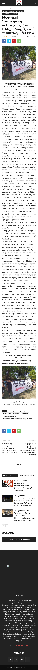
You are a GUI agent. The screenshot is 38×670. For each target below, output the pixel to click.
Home (4, 8)
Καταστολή (16, 413)
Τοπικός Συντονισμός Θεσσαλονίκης (14, 418)
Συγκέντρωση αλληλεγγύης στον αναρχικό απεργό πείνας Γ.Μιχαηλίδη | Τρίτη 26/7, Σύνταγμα (9, 448)
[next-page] (6, 525)
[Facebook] (4, 41)
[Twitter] (9, 41)
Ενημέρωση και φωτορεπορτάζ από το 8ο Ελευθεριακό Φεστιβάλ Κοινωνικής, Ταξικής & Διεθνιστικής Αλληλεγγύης (25, 501)
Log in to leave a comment (19, 539)
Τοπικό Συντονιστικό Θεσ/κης (10, 13)
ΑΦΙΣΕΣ (5, 486)
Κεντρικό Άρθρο (19, 11)
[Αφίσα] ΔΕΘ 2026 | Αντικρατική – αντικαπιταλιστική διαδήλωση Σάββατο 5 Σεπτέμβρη (23, 486)
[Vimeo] (22, 659)
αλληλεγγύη (12, 411)
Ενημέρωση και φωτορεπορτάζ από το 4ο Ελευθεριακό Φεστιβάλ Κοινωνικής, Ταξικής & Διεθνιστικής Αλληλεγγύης (27, 449)
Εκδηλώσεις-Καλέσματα (15, 8)
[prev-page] (3, 525)
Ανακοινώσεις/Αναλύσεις (7, 515)
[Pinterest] (14, 41)
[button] (3, 3)
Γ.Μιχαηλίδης (21, 411)
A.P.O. (5, 36)
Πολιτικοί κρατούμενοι (9, 416)
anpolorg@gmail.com (23, 645)
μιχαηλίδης (25, 413)
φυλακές (29, 418)
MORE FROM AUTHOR (26, 475)
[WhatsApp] (19, 41)
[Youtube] (27, 659)
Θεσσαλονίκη (7, 413)
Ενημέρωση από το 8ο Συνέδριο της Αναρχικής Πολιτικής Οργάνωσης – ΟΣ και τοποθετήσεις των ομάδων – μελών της (24, 515)
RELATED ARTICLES (10, 475)
